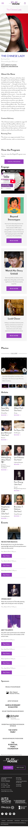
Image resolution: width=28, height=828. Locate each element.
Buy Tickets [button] (8, 767)
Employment (10, 820)
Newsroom (17, 820)
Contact (4, 820)
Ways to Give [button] (20, 767)
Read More (14, 241)
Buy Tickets (6, 556)
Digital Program (14, 162)
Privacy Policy (24, 820)
